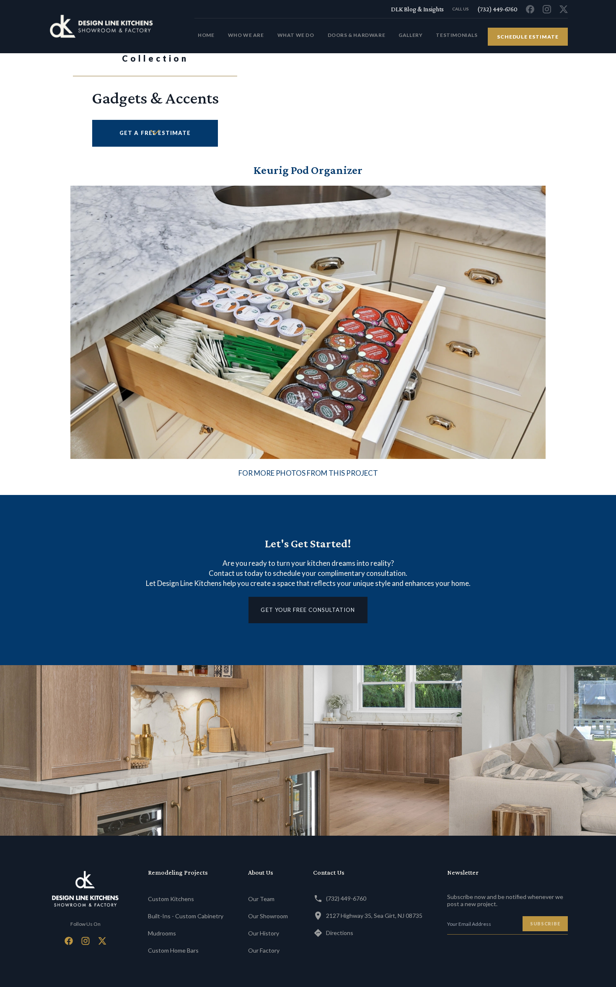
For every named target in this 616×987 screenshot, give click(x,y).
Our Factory (264, 950)
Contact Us (328, 872)
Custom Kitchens (171, 898)
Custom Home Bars (173, 950)
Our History (263, 933)
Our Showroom (268, 916)
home (206, 35)
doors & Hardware (357, 35)
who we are (246, 35)
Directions (339, 932)
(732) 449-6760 (346, 898)
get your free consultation (308, 609)
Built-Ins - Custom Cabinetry (185, 916)
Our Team (261, 898)
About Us (260, 872)
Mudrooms (162, 933)
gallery (410, 35)
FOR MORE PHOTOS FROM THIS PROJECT (308, 473)
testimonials (456, 35)
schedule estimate (528, 37)
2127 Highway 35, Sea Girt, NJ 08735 (374, 915)
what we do (295, 35)
